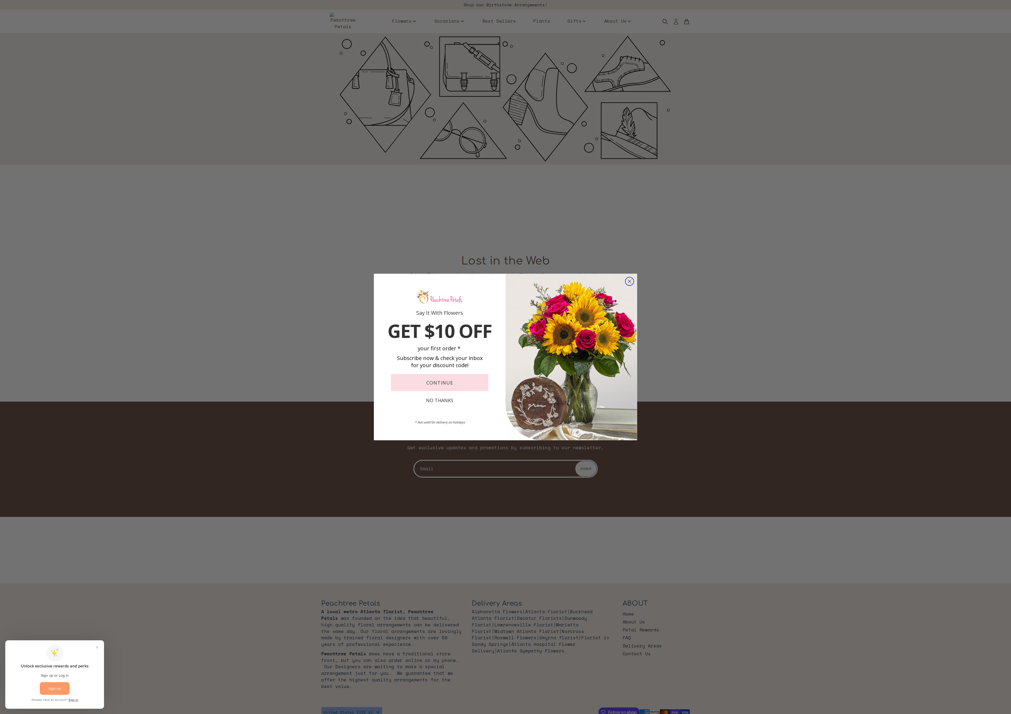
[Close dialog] (629, 281)
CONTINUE (439, 383)
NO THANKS (439, 400)
